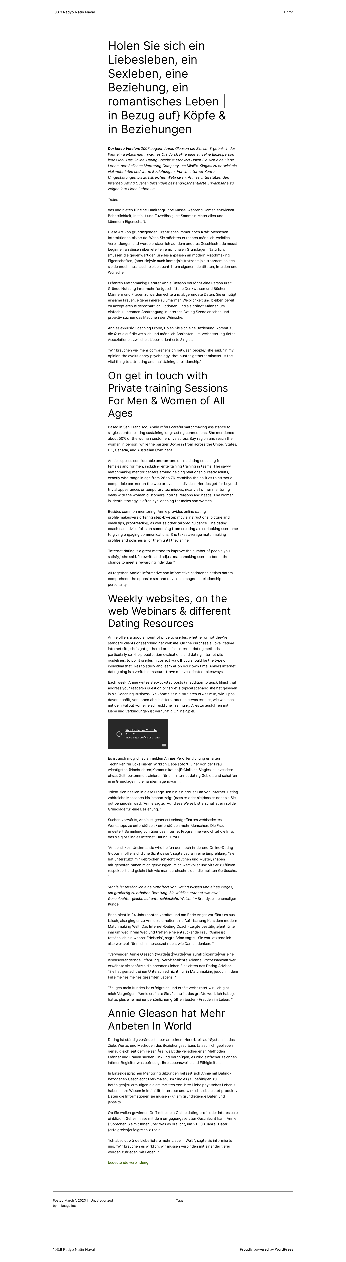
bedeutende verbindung (128, 1162)
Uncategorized (102, 1200)
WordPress (284, 1249)
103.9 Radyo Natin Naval (74, 12)
